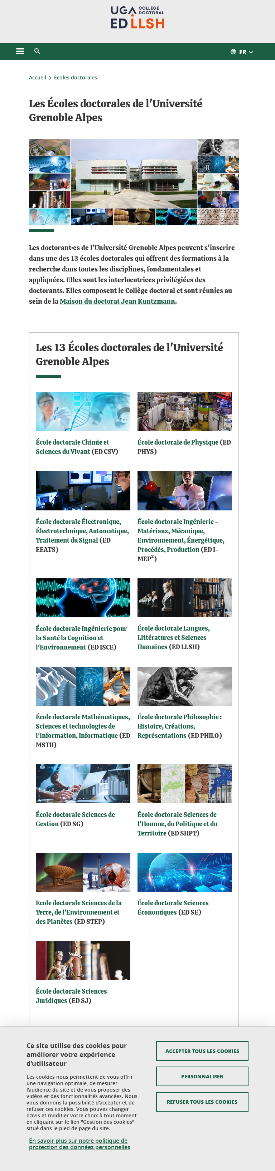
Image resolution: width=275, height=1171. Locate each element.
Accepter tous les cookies (202, 1050)
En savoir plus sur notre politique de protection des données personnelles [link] (79, 1143)
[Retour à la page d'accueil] (137, 17)
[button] (37, 51)
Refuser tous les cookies (202, 1101)
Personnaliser (202, 1076)
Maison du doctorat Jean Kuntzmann (117, 301)
